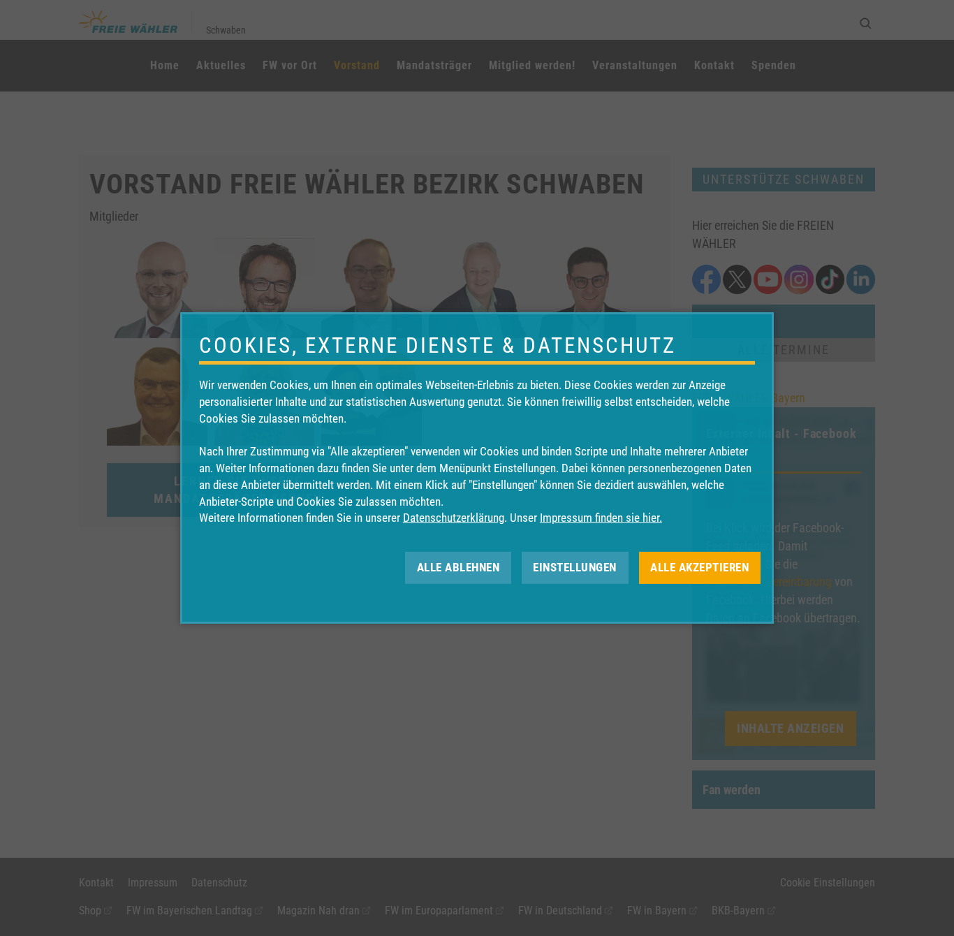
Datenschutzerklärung (453, 518)
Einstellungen (575, 567)
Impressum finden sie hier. (601, 518)
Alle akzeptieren (699, 567)
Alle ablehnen (458, 567)
